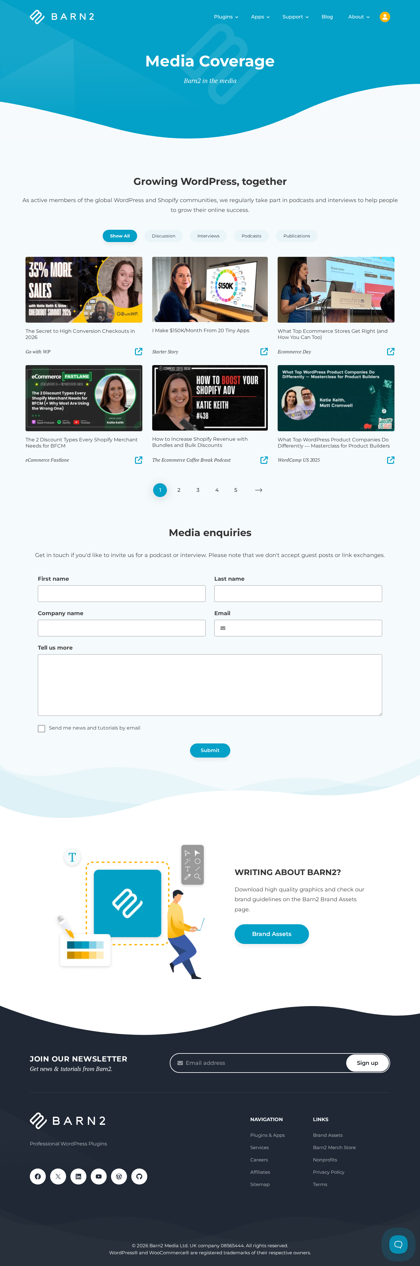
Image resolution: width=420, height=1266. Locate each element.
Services (259, 1147)
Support (293, 17)
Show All (120, 236)
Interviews (208, 236)
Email (222, 613)
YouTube (99, 1176)
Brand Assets (271, 934)
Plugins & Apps (267, 1135)
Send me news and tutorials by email (94, 728)
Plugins (223, 17)
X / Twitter (58, 1176)
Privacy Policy (328, 1172)
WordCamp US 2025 (299, 459)
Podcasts (251, 236)
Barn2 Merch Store (334, 1147)
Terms (320, 1184)
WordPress (119, 1176)
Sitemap (260, 1184)
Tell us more (55, 647)
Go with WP (38, 351)
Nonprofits (325, 1160)
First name (53, 578)
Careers (259, 1160)
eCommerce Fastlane (47, 459)
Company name (60, 613)
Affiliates (260, 1172)
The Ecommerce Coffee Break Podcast (191, 459)
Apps (257, 17)
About (356, 17)
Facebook (38, 1176)
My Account (385, 17)
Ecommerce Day (294, 351)
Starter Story (165, 351)
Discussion (163, 236)
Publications (296, 236)
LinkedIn (78, 1176)
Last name (229, 578)
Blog (327, 17)
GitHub (139, 1176)
